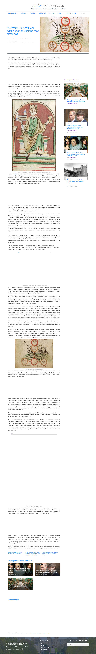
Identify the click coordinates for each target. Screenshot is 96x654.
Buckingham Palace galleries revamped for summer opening (18, 586)
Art (10, 579)
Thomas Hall (14, 41)
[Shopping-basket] (79, 640)
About (42, 643)
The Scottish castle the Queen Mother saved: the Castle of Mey (76, 181)
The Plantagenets (29, 43)
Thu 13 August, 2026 (15, 574)
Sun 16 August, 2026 (42, 574)
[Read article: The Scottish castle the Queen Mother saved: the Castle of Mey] (76, 171)
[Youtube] (75, 13)
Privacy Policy (44, 649)
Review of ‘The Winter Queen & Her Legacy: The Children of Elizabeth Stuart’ (19, 570)
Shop (59, 13)
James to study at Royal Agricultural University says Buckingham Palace (46, 571)
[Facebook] (67, 13)
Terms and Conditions (47, 647)
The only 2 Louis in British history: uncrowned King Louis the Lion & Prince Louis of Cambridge (32, 554)
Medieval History (19, 43)
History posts (11, 43)
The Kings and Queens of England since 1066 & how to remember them (50, 554)
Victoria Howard (72, 103)
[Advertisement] (75, 67)
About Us (42, 13)
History (23, 13)
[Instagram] (70, 13)
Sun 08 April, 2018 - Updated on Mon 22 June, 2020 (19, 38)
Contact (52, 13)
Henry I (15, 174)
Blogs (33, 13)
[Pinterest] (76, 640)
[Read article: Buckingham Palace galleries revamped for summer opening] (76, 91)
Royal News (12, 13)
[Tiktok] (73, 13)
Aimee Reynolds (72, 157)
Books (10, 564)
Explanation (69, 178)
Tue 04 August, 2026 (72, 186)
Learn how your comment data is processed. (38, 633)
